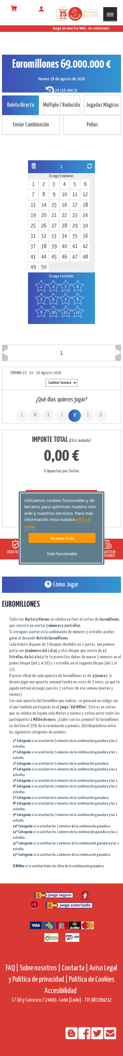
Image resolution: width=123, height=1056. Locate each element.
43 (33, 257)
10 (64, 194)
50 (43, 267)
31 (33, 236)
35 (75, 236)
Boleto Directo (20, 105)
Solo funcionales (62, 553)
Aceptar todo (62, 538)
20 (43, 215)
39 (54, 246)
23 (75, 215)
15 (54, 205)
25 (33, 226)
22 (64, 215)
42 (85, 246)
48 (85, 257)
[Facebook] (84, 1037)
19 (33, 215)
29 (75, 226)
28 (64, 226)
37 (33, 246)
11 (75, 194)
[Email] (110, 1037)
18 (85, 205)
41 (75, 246)
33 (54, 236)
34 (64, 236)
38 (43, 246)
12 (85, 194)
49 (33, 267)
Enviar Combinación (31, 125)
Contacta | (75, 968)
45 (54, 257)
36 (85, 236)
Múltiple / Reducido (61, 105)
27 (54, 226)
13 (33, 205)
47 (75, 257)
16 (64, 205)
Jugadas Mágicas (102, 105)
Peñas (92, 125)
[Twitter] (97, 1037)
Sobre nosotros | (40, 968)
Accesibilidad (60, 991)
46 (64, 257)
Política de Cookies (91, 979)
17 (75, 205)
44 (43, 257)
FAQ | (13, 968)
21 (54, 215)
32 (43, 236)
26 (43, 226)
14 (43, 205)
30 (85, 226)
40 (64, 246)
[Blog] (72, 1037)
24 (85, 215)
